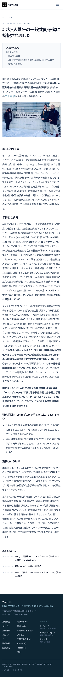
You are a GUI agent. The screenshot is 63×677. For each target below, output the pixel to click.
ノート (4, 639)
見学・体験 (21, 626)
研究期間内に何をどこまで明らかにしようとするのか (31, 59)
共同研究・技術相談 (25, 630)
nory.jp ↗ (44, 625)
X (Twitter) (21, 643)
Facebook (21, 647)
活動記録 (6, 630)
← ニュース (7, 17)
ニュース (5, 634)
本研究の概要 (11, 52)
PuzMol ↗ (44, 639)
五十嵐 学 (10, 96)
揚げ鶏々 (20, 670)
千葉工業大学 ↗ (24, 639)
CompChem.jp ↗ (47, 632)
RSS (19, 652)
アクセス (20, 634)
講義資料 (6, 643)
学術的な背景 (14, 56)
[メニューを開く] (58, 5)
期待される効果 (15, 63)
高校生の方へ (22, 622)
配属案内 (6, 647)
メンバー (5, 626)
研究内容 (6, 622)
